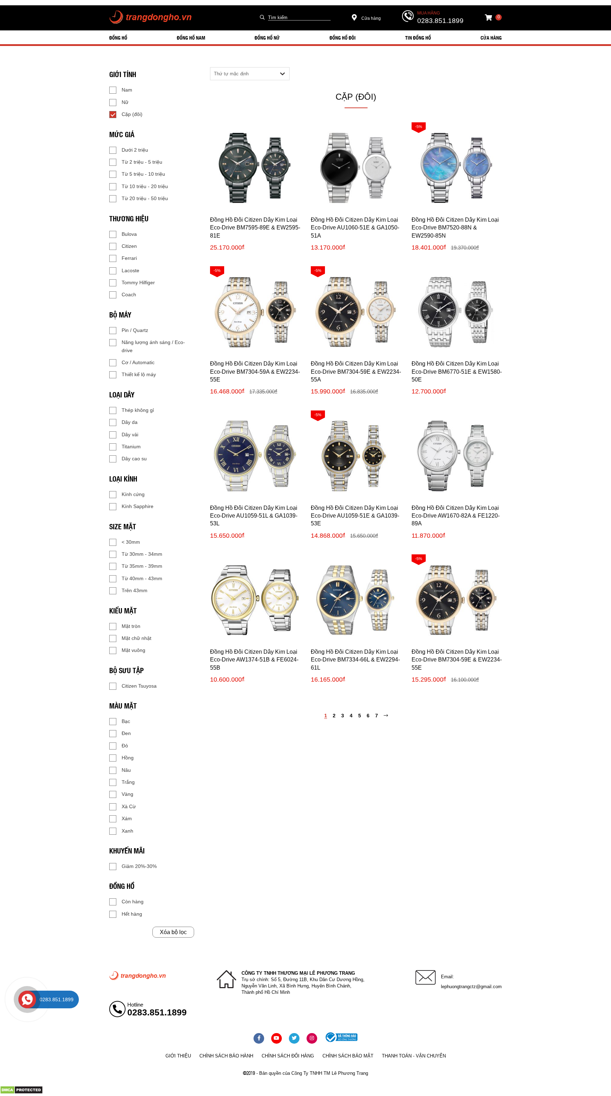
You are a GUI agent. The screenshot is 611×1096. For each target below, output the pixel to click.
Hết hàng (132, 914)
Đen (126, 733)
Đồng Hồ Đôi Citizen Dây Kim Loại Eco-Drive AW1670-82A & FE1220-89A (456, 516)
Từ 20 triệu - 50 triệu (145, 198)
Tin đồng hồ (418, 37)
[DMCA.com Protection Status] (21, 1092)
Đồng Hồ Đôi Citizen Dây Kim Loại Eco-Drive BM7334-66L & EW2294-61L (355, 660)
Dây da (130, 422)
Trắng (128, 782)
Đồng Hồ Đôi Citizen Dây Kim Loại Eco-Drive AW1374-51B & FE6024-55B (254, 660)
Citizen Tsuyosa (139, 686)
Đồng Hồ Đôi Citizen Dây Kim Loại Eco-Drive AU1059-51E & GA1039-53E (355, 516)
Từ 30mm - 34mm (142, 554)
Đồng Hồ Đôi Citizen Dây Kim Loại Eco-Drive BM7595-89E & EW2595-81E (255, 228)
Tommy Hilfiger (138, 282)
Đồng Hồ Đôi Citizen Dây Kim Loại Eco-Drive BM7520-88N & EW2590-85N (455, 228)
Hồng (128, 757)
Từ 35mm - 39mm (142, 566)
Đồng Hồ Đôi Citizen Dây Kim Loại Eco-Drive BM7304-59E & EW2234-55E (457, 660)
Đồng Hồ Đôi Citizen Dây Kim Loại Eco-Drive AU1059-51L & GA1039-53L (253, 516)
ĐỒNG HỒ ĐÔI (343, 37)
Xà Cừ (129, 806)
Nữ (125, 102)
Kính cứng (133, 494)
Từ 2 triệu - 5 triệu (142, 162)
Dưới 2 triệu (135, 150)
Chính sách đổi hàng (288, 1056)
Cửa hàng (370, 18)
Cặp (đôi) (132, 114)
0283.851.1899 (440, 20)
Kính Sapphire (137, 506)
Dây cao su (134, 458)
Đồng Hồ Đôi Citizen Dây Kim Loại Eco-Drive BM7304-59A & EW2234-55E (255, 372)
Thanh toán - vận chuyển (414, 1056)
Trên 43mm (134, 590)
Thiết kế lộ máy (139, 374)
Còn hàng (133, 901)
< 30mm (131, 542)
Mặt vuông (133, 650)
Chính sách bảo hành (226, 1056)
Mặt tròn (131, 626)
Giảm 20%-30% (139, 866)
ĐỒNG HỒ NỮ (267, 37)
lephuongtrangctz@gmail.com (471, 986)
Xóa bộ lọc (173, 932)
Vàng (127, 794)
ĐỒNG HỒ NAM (191, 37)
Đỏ (125, 745)
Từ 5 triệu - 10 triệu (143, 174)
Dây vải (130, 434)
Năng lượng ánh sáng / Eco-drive (153, 346)
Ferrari (129, 258)
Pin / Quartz (135, 330)
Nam (127, 90)
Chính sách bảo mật (347, 1056)
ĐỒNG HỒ (118, 37)
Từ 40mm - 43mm (142, 578)
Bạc (126, 721)
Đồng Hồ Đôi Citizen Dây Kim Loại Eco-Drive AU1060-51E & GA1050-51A (355, 228)
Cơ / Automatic (138, 362)
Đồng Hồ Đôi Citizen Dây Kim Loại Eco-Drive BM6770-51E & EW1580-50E (457, 372)
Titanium (131, 446)
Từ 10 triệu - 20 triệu (145, 186)
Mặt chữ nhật (136, 638)
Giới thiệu (178, 1056)
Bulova (129, 234)
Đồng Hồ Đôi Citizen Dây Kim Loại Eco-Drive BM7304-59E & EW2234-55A (356, 372)
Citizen (129, 246)
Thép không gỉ (138, 410)
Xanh (127, 831)
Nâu (126, 770)
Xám (127, 818)
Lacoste (130, 270)
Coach (129, 294)
